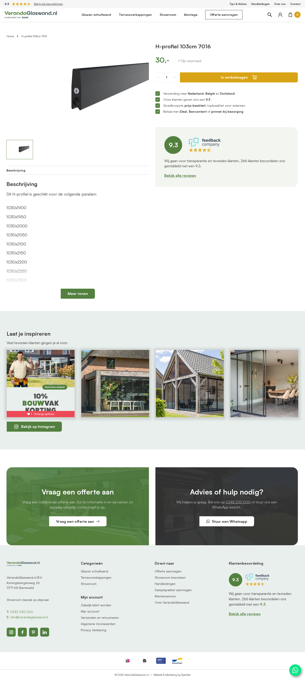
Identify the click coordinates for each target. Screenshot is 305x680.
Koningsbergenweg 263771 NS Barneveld (23, 585)
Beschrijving (15, 170)
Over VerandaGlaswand (172, 602)
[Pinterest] (33, 632)
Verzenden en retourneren (100, 617)
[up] (174, 77)
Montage (190, 14)
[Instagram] (11, 632)
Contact (295, 4)
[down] (158, 77)
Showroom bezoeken (170, 577)
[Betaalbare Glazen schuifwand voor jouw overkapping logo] (30, 14)
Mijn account (90, 611)
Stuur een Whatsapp (229, 521)
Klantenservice (165, 596)
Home (10, 36)
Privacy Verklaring (93, 630)
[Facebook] (22, 632)
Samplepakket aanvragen (173, 590)
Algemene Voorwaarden (98, 624)
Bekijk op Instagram (38, 426)
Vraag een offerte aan (75, 521)
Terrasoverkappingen (135, 14)
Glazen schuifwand (96, 14)
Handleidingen (260, 4)
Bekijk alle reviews (180, 175)
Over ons (280, 4)
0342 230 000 (238, 502)
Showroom (168, 14)
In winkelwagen (234, 77)
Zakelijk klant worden (96, 605)
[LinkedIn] (44, 632)
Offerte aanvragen (224, 14)
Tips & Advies (238, 4)
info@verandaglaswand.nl (29, 617)
